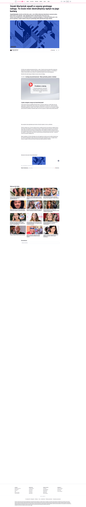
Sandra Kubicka (17, 489)
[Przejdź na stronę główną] (16, 2)
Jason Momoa (30, 492)
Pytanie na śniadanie (60, 488)
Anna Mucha (44, 488)
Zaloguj (67, 1)
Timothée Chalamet (31, 488)
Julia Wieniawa (31, 489)
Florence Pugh (30, 490)
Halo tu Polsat (59, 490)
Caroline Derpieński (17, 493)
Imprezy (41, 1)
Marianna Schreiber (17, 492)
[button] (64, 1)
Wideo (49, 1)
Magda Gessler (45, 492)
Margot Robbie (30, 493)
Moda (44, 1)
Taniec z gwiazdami (59, 491)
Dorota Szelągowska (45, 489)
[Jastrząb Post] (22, 1)
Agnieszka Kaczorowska (18, 488)
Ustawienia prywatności (57, 499)
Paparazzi (36, 1)
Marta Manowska (45, 490)
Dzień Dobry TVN (59, 489)
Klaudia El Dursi (45, 491)
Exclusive (32, 1)
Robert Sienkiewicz (15, 49)
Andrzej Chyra (30, 491)
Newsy (28, 1)
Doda (15, 491)
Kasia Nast (16, 490)
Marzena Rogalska (45, 493)
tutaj (31, 505)
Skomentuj (53, 50)
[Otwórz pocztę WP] (61, 1)
